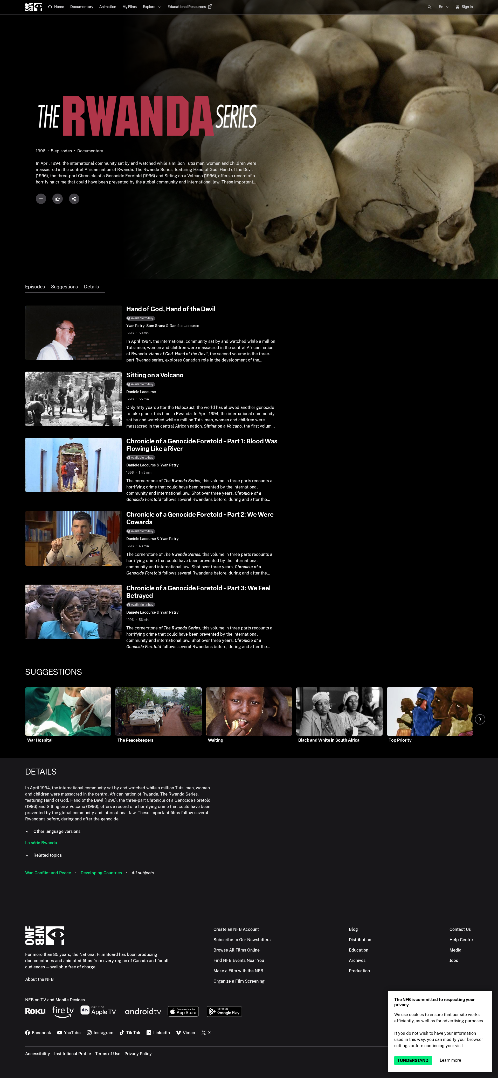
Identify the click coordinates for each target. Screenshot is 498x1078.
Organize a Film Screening (239, 981)
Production (359, 970)
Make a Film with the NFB (238, 970)
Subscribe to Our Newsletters (242, 939)
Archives (357, 960)
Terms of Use (107, 1053)
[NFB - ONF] (33, 7)
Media (455, 950)
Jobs (453, 960)
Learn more (450, 1060)
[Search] (429, 7)
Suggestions (64, 287)
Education (358, 950)
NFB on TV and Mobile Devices (55, 999)
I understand (413, 1060)
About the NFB (39, 979)
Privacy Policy (138, 1053)
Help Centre (461, 939)
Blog (353, 929)
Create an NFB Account (236, 929)
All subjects (143, 872)
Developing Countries (101, 872)
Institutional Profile (72, 1053)
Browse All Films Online (236, 950)
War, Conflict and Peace (48, 872)
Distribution (360, 939)
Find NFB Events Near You (238, 960)
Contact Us (460, 929)
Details (91, 287)
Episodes (35, 287)
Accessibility (37, 1053)
